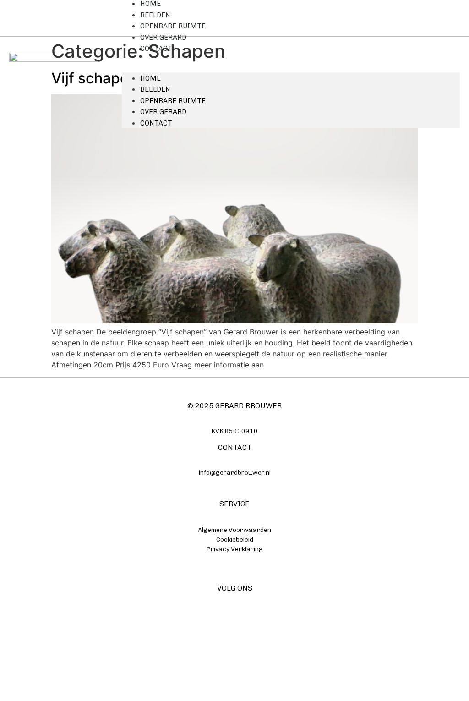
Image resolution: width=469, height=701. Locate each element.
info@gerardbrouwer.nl (235, 472)
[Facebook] (216, 626)
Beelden (155, 89)
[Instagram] (234, 626)
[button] (291, 59)
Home (150, 78)
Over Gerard (163, 112)
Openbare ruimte (173, 101)
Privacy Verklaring (234, 549)
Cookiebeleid (234, 539)
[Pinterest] (253, 626)
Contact (156, 48)
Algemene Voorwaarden (234, 530)
